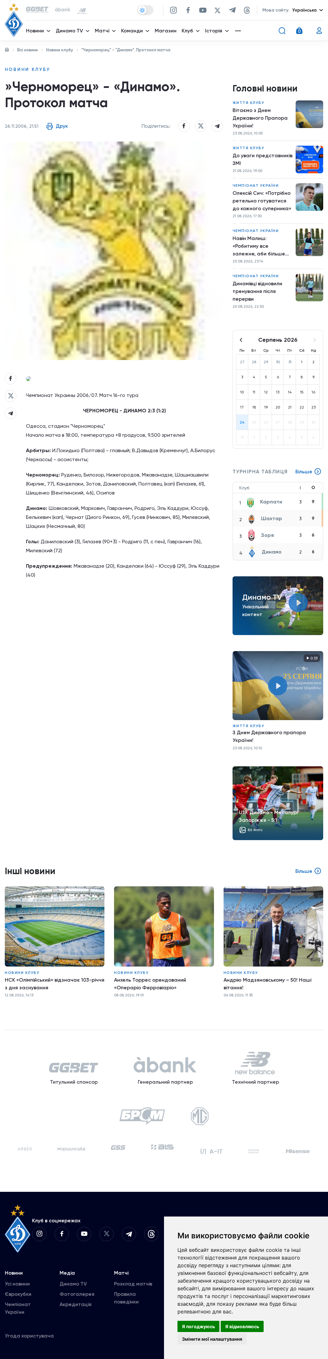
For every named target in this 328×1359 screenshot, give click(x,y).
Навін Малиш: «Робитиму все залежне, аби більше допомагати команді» (260, 246)
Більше (303, 472)
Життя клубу (249, 102)
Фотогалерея (77, 1294)
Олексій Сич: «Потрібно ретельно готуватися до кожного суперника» (262, 200)
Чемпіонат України (256, 185)
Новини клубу (59, 49)
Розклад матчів (133, 1284)
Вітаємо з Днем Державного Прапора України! (260, 118)
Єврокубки (18, 1294)
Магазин (165, 31)
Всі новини (27, 49)
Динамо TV (73, 1284)
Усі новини (17, 1284)
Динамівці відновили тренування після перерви (257, 291)
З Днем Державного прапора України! (269, 736)
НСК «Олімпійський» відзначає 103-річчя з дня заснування (54, 984)
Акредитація (76, 1304)
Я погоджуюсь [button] (198, 1326)
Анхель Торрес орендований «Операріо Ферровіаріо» (150, 984)
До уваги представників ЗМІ (262, 159)
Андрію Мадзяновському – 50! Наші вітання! (267, 984)
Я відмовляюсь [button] (242, 1326)
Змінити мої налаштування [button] (212, 1339)
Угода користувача (29, 1336)
